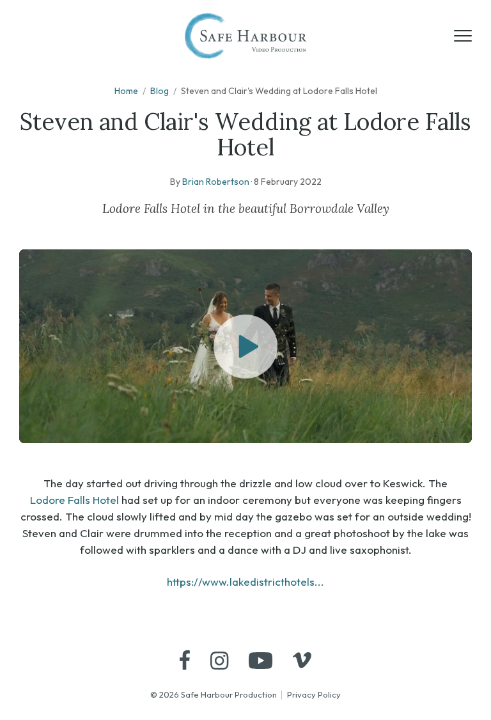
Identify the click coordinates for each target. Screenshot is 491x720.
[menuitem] (184, 660)
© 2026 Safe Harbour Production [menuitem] (213, 694)
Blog (159, 91)
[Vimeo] (302, 660)
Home (126, 91)
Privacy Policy (314, 694)
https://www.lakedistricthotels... (245, 581)
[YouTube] (260, 660)
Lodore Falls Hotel (74, 499)
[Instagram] (219, 660)
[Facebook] (185, 660)
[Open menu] (462, 35)
